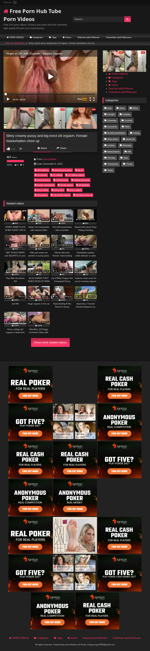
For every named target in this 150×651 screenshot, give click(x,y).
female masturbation (45, 185)
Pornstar (111, 157)
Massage (127, 145)
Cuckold (128, 120)
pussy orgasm (76, 190)
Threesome (112, 164)
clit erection (42, 175)
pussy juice (59, 190)
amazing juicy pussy (63, 170)
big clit (80, 170)
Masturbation (19, 43)
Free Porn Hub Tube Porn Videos (32, 15)
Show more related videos (50, 342)
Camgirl (111, 114)
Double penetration (116, 133)
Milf (129, 151)
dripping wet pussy (82, 180)
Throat (129, 164)
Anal (109, 108)
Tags (54, 37)
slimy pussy (42, 195)
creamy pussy (62, 180)
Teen (125, 157)
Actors (68, 37)
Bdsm (135, 108)
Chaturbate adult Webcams (118, 37)
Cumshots (112, 126)
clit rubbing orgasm (76, 175)
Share (62, 148)
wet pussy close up (84, 195)
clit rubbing (57, 175)
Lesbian (111, 145)
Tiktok (110, 170)
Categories (38, 37)
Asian (122, 108)
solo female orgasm (61, 195)
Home (7, 43)
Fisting (136, 133)
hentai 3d (130, 139)
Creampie (111, 120)
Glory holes (112, 139)
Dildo (127, 126)
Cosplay (126, 114)
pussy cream (42, 190)
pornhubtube (49, 159)
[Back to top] (141, 642)
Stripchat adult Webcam (88, 37)
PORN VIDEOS (17, 37)
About (43, 148)
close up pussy (43, 180)
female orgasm (66, 185)
